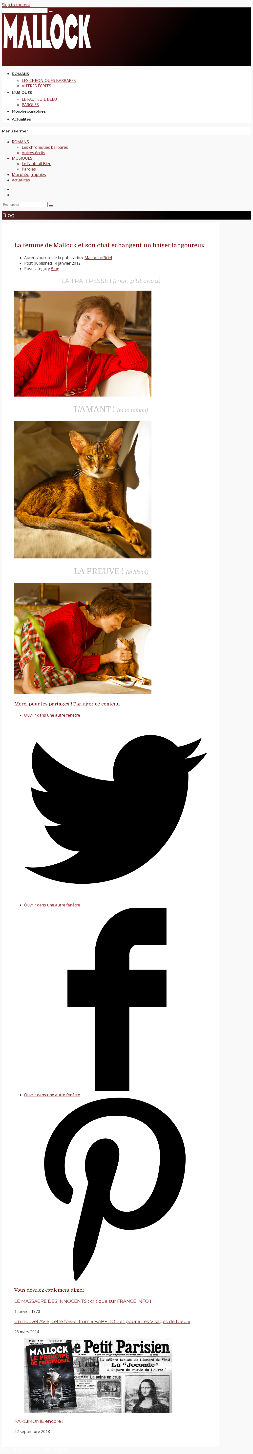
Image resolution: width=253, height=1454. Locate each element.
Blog (55, 268)
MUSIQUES (22, 158)
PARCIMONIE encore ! (38, 1421)
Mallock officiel (98, 257)
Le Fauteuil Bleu (36, 163)
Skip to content (16, 4)
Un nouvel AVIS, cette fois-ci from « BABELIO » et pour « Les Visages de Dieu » (102, 1321)
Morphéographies (29, 174)
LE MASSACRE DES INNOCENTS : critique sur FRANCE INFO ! (82, 1301)
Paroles (29, 169)
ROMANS (20, 142)
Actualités (21, 180)
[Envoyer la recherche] (51, 205)
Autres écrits (33, 152)
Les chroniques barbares (45, 147)
